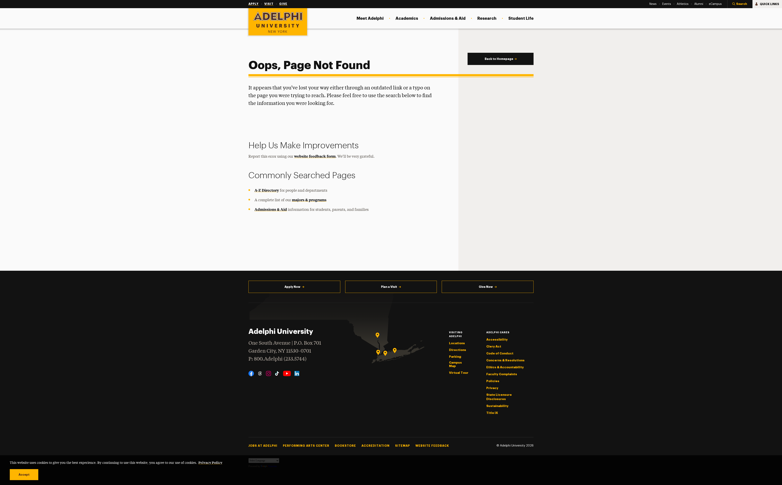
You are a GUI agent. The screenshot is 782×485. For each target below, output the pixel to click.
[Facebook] (251, 373)
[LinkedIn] (296, 373)
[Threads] (259, 373)
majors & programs (309, 199)
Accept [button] (24, 474)
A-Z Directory (267, 190)
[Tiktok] (277, 373)
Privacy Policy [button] (210, 462)
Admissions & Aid (271, 209)
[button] (739, 4)
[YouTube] (287, 373)
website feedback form (315, 156)
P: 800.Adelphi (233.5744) (277, 359)
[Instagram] (268, 373)
